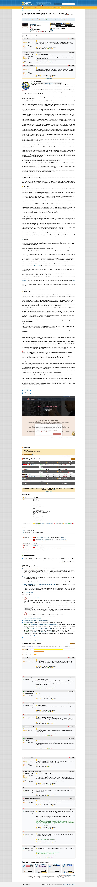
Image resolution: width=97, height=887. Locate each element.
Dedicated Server (33, 464)
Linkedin (59, 884)
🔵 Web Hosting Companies (31, 10)
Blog (56, 884)
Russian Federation (40, 524)
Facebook (53, 884)
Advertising (69, 884)
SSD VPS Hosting (32, 476)
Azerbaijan (42, 523)
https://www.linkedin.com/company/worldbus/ (32, 618)
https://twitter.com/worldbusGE (32, 597)
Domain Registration (49, 83)
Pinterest (57, 884)
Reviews (73, 643)
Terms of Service (27, 390)
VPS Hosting (29, 474)
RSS (60, 884)
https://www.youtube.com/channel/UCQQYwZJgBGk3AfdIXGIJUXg (36, 620)
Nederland (59, 547)
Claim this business (48, 491)
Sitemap (73, 884)
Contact (64, 884)
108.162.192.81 (47, 537)
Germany (66, 523)
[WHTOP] (22, 7)
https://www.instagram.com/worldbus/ (30, 637)
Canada (47, 523)
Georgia (61, 523)
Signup (60, 3)
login (54, 489)
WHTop (23, 10)
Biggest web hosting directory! (28, 4)
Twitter (54, 884)
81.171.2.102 (44, 540)
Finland (51, 523)
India (71, 523)
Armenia (36, 523)
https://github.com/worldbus (29, 635)
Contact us (26, 389)
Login (57, 3)
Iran (34, 524)
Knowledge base (27, 393)
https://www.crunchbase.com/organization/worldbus (33, 640)
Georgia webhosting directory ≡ (69, 875)
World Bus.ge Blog (27, 622)
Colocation (27, 469)
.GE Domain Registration (26, 485)
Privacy (25, 392)
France (56, 523)
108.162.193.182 (48, 539)
